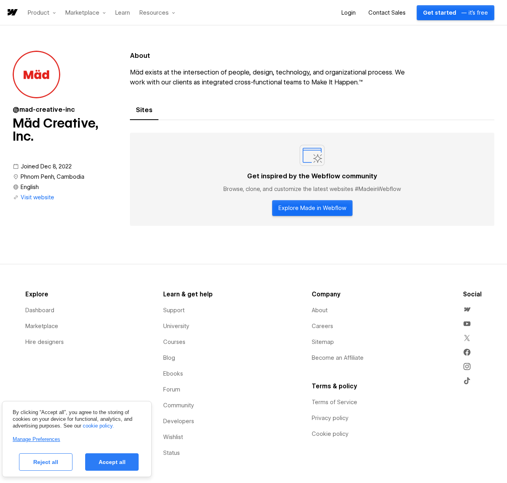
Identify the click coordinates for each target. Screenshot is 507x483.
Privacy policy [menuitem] (330, 418)
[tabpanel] (312, 179)
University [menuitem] (176, 326)
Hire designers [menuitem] (44, 342)
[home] (12, 13)
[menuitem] (467, 309)
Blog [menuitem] (169, 358)
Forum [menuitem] (171, 389)
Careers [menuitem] (322, 326)
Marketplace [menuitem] (41, 326)
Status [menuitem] (171, 453)
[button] (42, 12)
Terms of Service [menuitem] (334, 402)
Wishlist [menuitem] (173, 437)
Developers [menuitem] (178, 421)
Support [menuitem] (174, 310)
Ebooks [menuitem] (173, 373)
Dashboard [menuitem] (39, 310)
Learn (122, 13)
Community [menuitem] (178, 405)
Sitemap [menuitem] (323, 342)
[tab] (144, 110)
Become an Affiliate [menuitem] (338, 358)
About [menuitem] (320, 310)
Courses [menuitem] (174, 342)
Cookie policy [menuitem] (330, 434)
